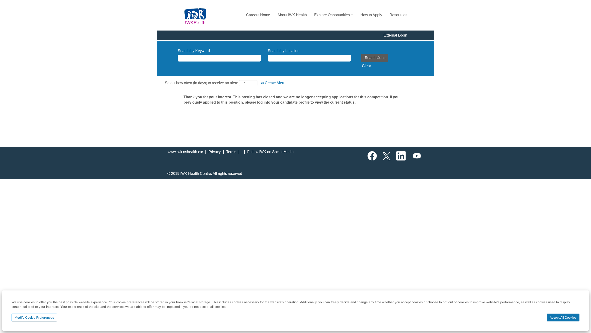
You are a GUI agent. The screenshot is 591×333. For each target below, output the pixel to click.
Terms (231, 152)
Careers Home (258, 15)
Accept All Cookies (563, 317)
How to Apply (371, 15)
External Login (395, 35)
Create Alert (274, 83)
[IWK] (195, 16)
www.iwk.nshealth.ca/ (185, 152)
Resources (398, 15)
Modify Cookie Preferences (34, 317)
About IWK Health (292, 15)
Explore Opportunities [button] (332, 15)
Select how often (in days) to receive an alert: (201, 83)
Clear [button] (366, 66)
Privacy (214, 152)
